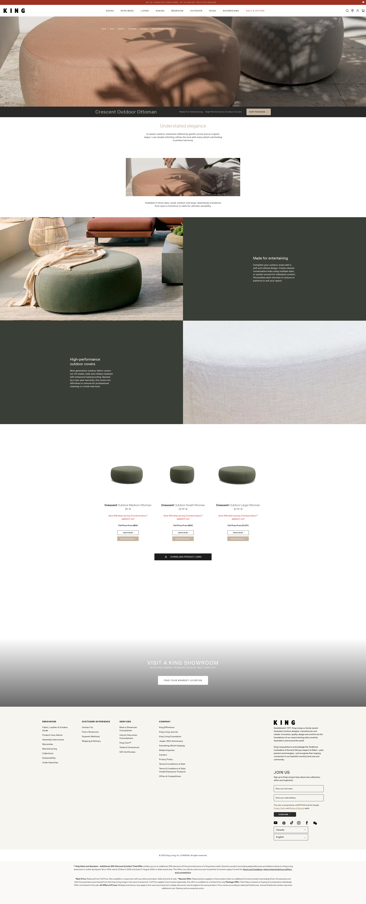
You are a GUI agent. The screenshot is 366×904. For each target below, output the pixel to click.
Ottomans (143, 29)
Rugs (212, 11)
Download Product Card (185, 556)
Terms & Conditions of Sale (172, 764)
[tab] (57, 721)
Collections (47, 753)
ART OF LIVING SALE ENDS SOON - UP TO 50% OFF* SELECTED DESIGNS (181, 2)
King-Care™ (125, 743)
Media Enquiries (167, 750)
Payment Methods (91, 736)
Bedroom (177, 11)
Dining (160, 11)
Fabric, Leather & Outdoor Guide (55, 729)
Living (145, 11)
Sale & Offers (255, 11)
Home (104, 29)
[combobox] (291, 837)
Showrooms (231, 11)
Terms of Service (297, 808)
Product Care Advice (52, 735)
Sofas (110, 11)
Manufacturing (49, 749)
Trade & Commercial (129, 747)
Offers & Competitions (170, 776)
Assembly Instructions (53, 739)
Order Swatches (50, 762)
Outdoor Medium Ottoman (128, 505)
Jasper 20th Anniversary (171, 741)
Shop (112, 29)
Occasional (132, 29)
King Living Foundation (170, 736)
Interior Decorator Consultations (128, 736)
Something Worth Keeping (172, 745)
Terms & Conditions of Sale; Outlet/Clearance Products (172, 770)
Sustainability (49, 758)
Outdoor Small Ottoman (183, 505)
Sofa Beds (127, 11)
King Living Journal (168, 732)
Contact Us (87, 727)
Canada (280, 829)
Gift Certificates (127, 752)
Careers (163, 755)
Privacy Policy (280, 808)
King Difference (166, 727)
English (280, 837)
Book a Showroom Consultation (128, 729)
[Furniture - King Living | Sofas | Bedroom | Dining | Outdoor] (14, 10)
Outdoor (196, 11)
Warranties (47, 744)
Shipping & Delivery (91, 741)
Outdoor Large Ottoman (238, 505)
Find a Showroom (90, 732)
